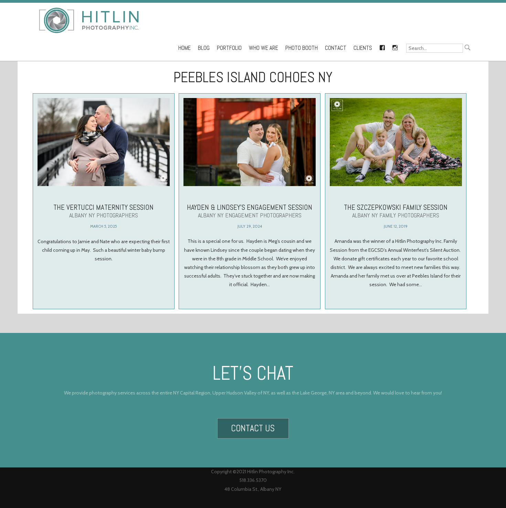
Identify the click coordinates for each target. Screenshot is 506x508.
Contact (335, 48)
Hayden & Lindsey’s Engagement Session (249, 211)
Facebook (382, 46)
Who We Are (263, 48)
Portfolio (229, 48)
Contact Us (253, 428)
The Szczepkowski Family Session (395, 211)
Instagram (395, 46)
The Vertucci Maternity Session (103, 211)
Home (184, 48)
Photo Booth (301, 48)
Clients (363, 48)
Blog (204, 48)
